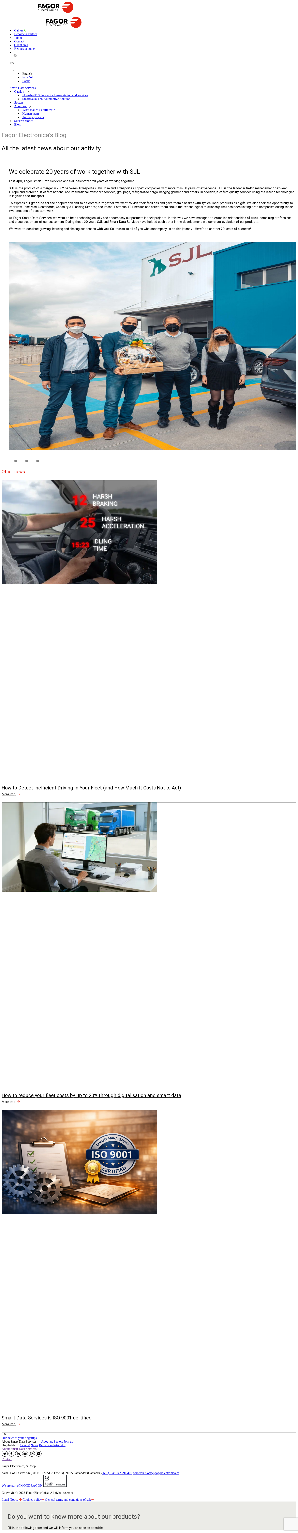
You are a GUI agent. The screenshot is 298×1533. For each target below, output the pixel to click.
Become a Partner (25, 34)
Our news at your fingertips (19, 1438)
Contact (19, 41)
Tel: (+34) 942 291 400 (117, 1473)
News (34, 1445)
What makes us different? (38, 110)
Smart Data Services (23, 88)
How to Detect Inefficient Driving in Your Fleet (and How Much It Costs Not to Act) (91, 788)
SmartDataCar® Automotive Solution (46, 99)
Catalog (19, 91)
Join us (18, 37)
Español (27, 77)
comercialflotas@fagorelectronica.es (156, 1473)
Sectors (19, 102)
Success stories (23, 121)
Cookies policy (32, 1499)
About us (20, 106)
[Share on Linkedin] (37, 461)
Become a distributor (52, 1445)
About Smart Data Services (19, 1449)
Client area (21, 45)
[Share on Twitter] (26, 461)
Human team (30, 113)
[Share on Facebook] (15, 461)
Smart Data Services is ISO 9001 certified (47, 1418)
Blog (17, 124)
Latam (26, 81)
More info (9, 794)
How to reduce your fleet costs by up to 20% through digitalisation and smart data (91, 1095)
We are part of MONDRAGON (22, 1485)
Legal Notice (10, 1499)
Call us (19, 30)
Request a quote (24, 48)
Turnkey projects (33, 117)
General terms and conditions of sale (68, 1499)
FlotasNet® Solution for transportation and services (55, 95)
